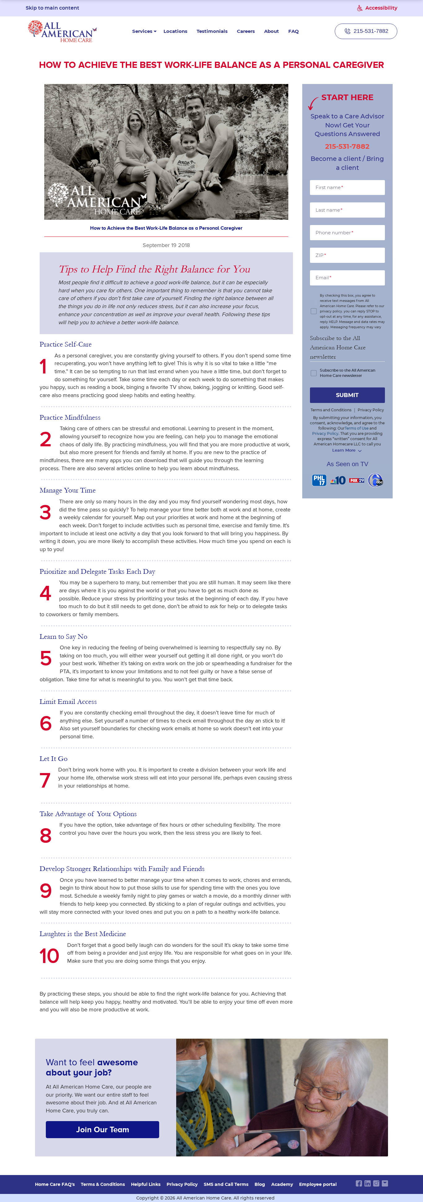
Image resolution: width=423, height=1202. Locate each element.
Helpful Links (145, 1184)
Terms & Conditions (103, 1184)
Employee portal (318, 1184)
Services (142, 31)
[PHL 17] (319, 480)
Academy (282, 1184)
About (271, 31)
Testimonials (212, 31)
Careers (246, 31)
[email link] (385, 1183)
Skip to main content (52, 8)
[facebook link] (359, 1183)
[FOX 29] (356, 480)
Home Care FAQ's (55, 1184)
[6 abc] (375, 480)
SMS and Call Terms (226, 1184)
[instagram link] (376, 1183)
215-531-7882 (347, 146)
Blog (260, 1184)
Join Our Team (102, 1129)
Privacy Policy (182, 1184)
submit (347, 395)
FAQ (293, 31)
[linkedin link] (367, 1183)
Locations (175, 31)
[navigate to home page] (62, 31)
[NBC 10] (338, 480)
